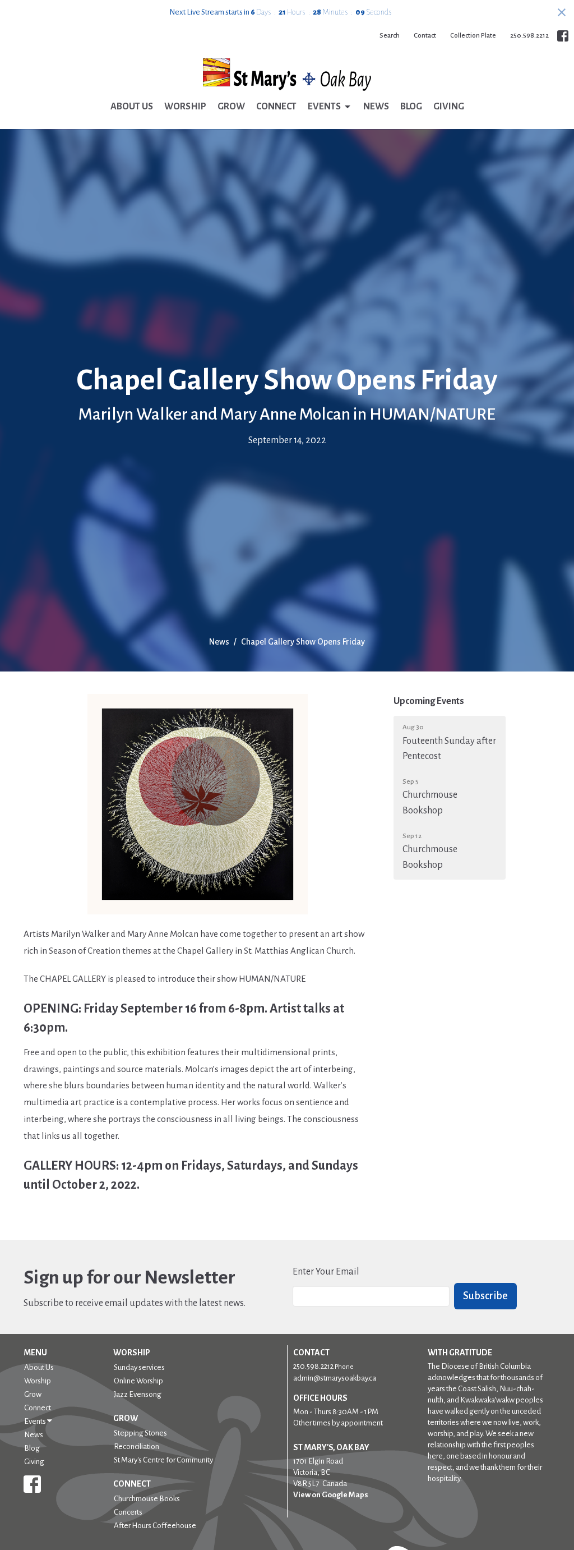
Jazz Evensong (137, 1394)
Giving (448, 107)
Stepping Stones (140, 1433)
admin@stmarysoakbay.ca (334, 1378)
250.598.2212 (529, 35)
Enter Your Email (326, 1272)
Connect (276, 107)
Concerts (128, 1512)
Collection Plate (473, 35)
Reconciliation (136, 1446)
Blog (411, 107)
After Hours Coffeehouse (155, 1525)
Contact (425, 35)
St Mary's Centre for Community (163, 1460)
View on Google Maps (330, 1495)
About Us (131, 107)
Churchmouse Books (147, 1498)
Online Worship (138, 1381)
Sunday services (139, 1367)
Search (389, 35)
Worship (185, 107)
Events (324, 107)
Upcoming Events (429, 701)
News (376, 107)
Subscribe (485, 1295)
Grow (231, 107)
